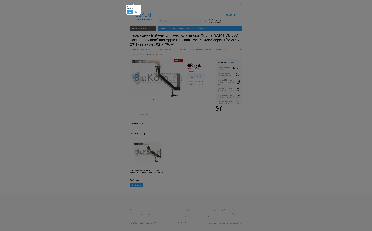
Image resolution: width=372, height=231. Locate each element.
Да (130, 12)
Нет (136, 12)
